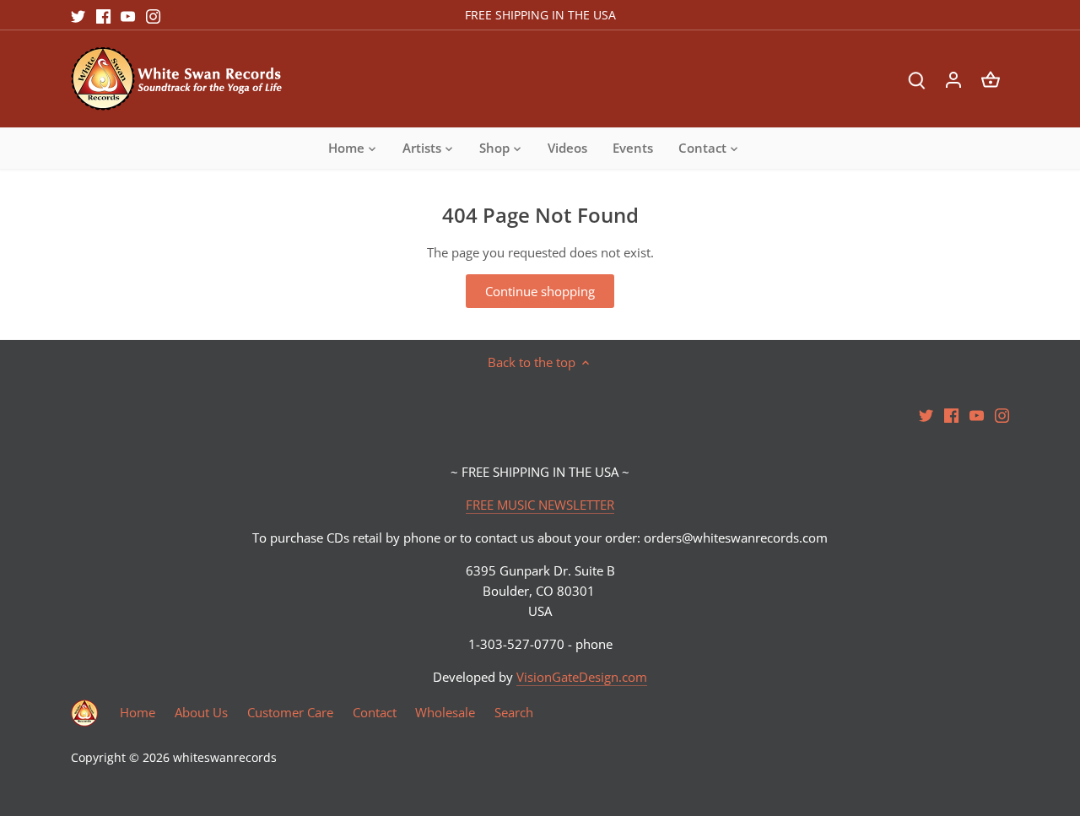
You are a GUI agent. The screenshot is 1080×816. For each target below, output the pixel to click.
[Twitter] (799, 734)
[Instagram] (875, 734)
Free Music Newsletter (881, 689)
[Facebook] (825, 734)
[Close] (1023, 629)
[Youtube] (850, 734)
